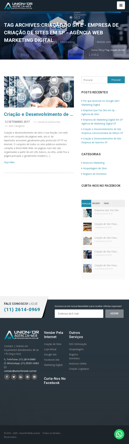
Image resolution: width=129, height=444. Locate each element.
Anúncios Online (78, 363)
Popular (86, 204)
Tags (106, 203)
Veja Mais (9, 162)
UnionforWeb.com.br (29, 433)
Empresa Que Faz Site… (107, 210)
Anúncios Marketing (93, 162)
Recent (96, 203)
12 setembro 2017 (17, 122)
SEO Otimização (78, 344)
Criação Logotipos (79, 368)
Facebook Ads (51, 359)
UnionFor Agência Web (49, 122)
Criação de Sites (52, 344)
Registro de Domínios (95, 173)
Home (94, 49)
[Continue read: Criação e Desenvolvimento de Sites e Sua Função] (39, 106)
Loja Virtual (50, 349)
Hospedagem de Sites (95, 168)
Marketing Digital (53, 364)
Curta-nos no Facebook (101, 185)
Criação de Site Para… (106, 224)
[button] (119, 434)
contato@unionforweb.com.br (20, 371)
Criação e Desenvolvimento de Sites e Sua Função (39, 114)
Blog (101, 49)
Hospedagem (76, 349)
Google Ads (50, 354)
